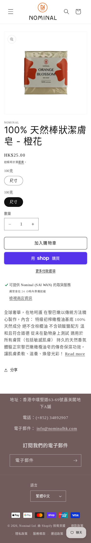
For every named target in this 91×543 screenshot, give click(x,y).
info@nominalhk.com (57, 428)
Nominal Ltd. (28, 526)
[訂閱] (75, 460)
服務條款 (39, 534)
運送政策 (57, 534)
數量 (7, 214)
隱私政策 (21, 534)
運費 (21, 162)
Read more (75, 354)
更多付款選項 (45, 271)
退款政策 (77, 526)
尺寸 (13, 181)
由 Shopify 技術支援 (52, 526)
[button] (11, 11)
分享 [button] (14, 370)
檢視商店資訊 (20, 298)
